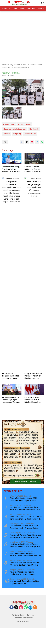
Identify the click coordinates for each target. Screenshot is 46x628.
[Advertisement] (23, 36)
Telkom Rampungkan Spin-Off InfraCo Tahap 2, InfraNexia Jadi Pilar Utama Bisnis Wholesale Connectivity (26, 554)
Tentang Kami (18, 615)
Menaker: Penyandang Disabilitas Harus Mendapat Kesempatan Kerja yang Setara (25, 508)
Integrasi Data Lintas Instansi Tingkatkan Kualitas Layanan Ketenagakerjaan (33, 375)
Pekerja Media (30, 133)
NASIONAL (16, 73)
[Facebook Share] (22, 142)
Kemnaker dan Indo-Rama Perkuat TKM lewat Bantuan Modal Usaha (24, 563)
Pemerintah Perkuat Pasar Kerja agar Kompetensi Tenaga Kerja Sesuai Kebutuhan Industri (10, 399)
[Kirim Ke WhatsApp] (42, 142)
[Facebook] (11, 607)
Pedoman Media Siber (23, 618)
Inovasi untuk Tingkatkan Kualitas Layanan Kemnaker (10, 375)
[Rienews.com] (19, 3)
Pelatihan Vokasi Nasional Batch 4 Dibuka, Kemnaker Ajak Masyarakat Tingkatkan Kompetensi (32, 399)
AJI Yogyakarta (24, 124)
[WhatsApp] (26, 607)
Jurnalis (6, 133)
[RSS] (35, 607)
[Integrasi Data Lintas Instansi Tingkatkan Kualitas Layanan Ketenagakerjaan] (34, 274)
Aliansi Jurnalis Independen (14, 129)
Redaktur (6, 73)
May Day (17, 133)
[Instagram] (21, 607)
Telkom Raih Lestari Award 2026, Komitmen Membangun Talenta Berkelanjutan (23, 499)
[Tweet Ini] (27, 142)
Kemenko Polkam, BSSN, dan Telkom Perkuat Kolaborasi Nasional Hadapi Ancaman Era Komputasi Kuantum (33, 169)
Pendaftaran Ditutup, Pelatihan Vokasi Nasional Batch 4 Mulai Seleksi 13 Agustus (11, 169)
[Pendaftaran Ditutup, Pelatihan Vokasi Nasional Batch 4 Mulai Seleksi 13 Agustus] (11, 158)
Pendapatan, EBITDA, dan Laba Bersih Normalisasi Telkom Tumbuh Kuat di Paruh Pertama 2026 (26, 517)
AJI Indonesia (8, 124)
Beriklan (30, 615)
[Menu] (3, 3)
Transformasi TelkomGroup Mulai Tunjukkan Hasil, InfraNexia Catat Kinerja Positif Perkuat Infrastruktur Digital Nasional (25, 527)
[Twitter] (16, 607)
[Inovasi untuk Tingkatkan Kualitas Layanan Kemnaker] (11, 274)
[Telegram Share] (37, 142)
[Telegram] (30, 608)
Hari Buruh (34, 129)
